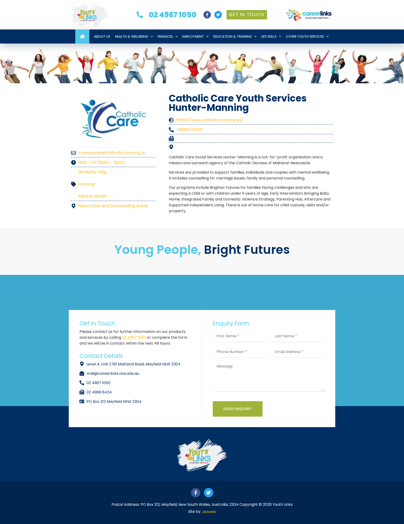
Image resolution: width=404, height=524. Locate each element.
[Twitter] (218, 14)
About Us (102, 36)
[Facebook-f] (207, 14)
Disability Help (92, 172)
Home (82, 36)
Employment (193, 36)
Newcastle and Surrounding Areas (113, 206)
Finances (165, 36)
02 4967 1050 (134, 337)
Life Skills (269, 36)
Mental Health (92, 196)
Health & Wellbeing (131, 36)
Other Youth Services (305, 36)
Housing (86, 184)
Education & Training (232, 36)
